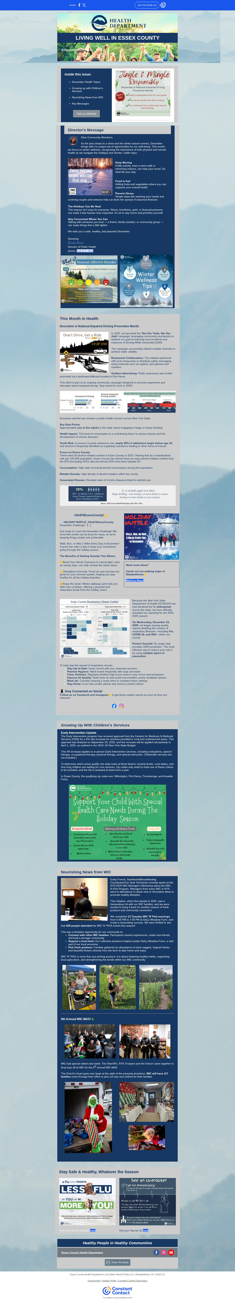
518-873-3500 (85, 250)
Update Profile (109, 1281)
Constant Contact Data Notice (132, 1281)
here (92, 1230)
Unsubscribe (94, 1281)
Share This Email (120, 1262)
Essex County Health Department (82, 1252)
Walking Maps (134, 580)
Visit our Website (86, 113)
